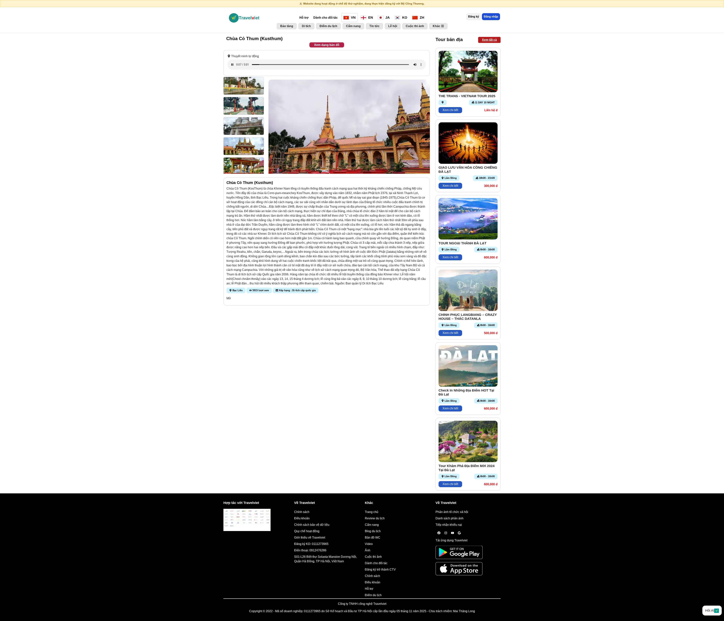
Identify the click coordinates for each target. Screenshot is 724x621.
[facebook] (438, 533)
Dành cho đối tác (325, 17)
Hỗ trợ (303, 17)
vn (353, 17)
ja (387, 17)
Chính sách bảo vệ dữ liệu (311, 524)
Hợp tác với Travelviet (241, 503)
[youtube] (452, 533)
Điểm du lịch (373, 595)
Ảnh (367, 550)
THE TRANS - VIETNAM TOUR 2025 (467, 96)
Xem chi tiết (450, 110)
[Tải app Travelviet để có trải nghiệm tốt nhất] (459, 553)
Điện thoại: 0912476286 (310, 550)
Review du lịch (375, 518)
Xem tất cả (489, 39)
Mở (228, 298)
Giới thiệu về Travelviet (309, 537)
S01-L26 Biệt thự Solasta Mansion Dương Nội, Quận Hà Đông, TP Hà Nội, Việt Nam (325, 559)
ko (404, 17)
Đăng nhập (491, 16)
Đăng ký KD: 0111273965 (311, 544)
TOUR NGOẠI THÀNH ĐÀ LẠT (462, 243)
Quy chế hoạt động (306, 531)
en (370, 17)
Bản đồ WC (372, 537)
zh (421, 17)
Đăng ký (473, 16)
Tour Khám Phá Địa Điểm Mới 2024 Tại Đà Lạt (467, 468)
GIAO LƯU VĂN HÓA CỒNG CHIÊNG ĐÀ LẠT (468, 170)
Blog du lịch (373, 531)
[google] (459, 533)
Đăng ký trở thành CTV (380, 569)
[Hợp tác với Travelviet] (247, 520)
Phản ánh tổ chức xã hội (452, 512)
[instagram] (445, 533)
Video (369, 544)
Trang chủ (371, 512)
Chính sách (301, 512)
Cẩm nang (372, 524)
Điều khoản (302, 518)
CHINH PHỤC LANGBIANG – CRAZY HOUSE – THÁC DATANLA (468, 317)
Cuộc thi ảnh (373, 556)
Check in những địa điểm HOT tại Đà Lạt (466, 392)
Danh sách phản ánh (449, 518)
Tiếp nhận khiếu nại (449, 524)
